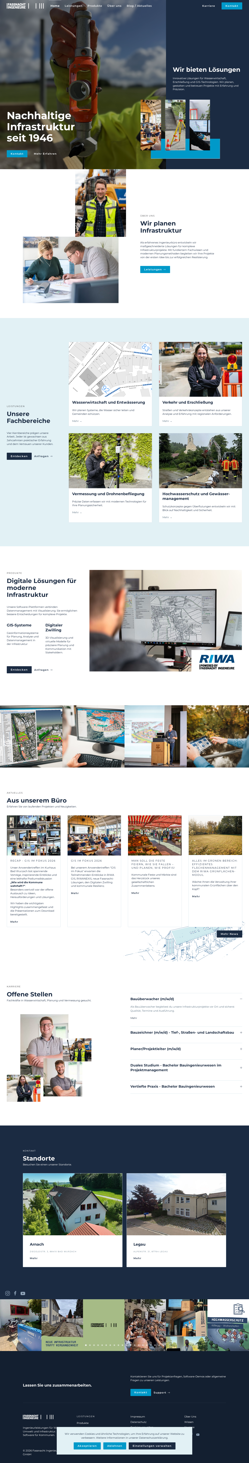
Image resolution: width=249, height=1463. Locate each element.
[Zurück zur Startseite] (25, 6)
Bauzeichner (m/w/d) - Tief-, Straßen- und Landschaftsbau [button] (182, 1032)
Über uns (114, 5)
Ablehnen (114, 1445)
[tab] (86, 1345)
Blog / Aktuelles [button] (139, 5)
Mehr (133, 1018)
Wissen (188, 1422)
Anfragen (41, 456)
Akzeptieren (87, 1445)
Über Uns (190, 1416)
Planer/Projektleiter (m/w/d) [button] (155, 1049)
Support (160, 1392)
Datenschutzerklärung (153, 1437)
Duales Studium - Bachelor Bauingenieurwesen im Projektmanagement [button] (175, 1067)
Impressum (137, 1416)
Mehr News (229, 934)
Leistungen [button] (73, 5)
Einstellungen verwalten (152, 1445)
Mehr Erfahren (45, 153)
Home (55, 5)
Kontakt (231, 5)
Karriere (208, 5)
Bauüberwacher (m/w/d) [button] (152, 999)
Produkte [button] (95, 5)
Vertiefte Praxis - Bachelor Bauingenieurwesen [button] (172, 1086)
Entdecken (19, 456)
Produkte (83, 1423)
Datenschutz (138, 1422)
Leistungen (153, 269)
